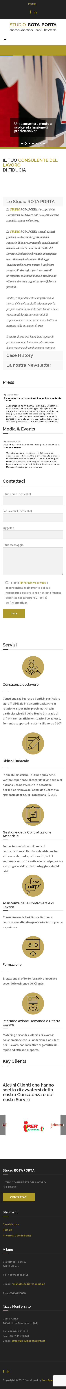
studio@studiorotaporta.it (28, 1340)
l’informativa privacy (33, 582)
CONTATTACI (18, 1197)
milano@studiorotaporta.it (28, 1283)
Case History (11, 1224)
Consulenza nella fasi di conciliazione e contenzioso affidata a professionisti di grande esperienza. (33, 922)
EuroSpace (48, 1380)
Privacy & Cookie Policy (17, 1235)
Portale (32, 3)
